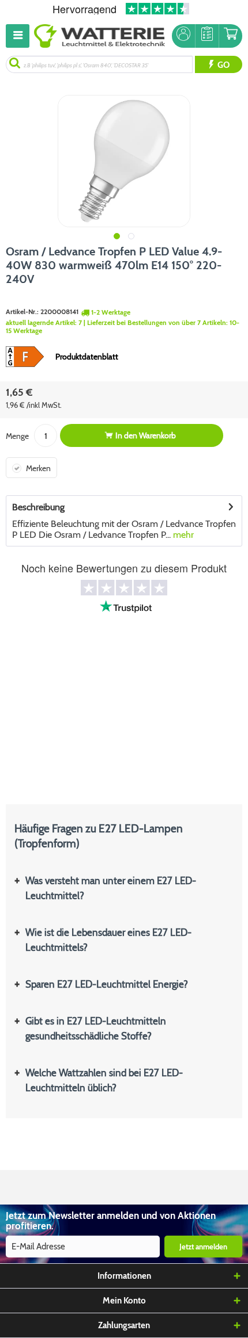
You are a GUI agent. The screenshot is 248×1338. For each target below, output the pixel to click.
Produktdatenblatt (86, 356)
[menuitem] (20, 36)
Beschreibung (38, 507)
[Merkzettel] (207, 36)
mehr (182, 534)
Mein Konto (124, 1300)
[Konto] (183, 36)
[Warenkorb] (230, 36)
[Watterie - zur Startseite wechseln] (99, 36)
